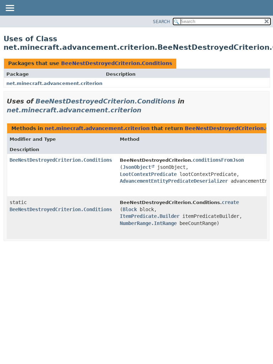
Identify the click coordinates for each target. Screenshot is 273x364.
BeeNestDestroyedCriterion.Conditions (116, 63)
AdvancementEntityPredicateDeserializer (174, 181)
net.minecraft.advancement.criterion (54, 83)
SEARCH (161, 21)
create (230, 202)
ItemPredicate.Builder (150, 216)
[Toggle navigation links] (10, 9)
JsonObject (137, 167)
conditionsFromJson (218, 160)
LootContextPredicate (148, 174)
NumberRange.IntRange (148, 223)
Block (130, 209)
